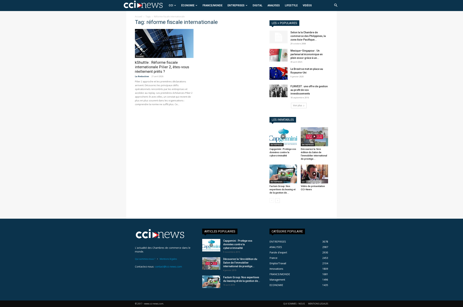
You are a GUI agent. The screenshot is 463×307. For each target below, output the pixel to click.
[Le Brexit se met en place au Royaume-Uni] (278, 73)
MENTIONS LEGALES (318, 303)
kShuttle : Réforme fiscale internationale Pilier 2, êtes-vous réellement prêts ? (162, 67)
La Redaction (142, 76)
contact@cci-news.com (168, 266)
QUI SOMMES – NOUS (294, 303)
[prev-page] (271, 200)
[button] (335, 5)
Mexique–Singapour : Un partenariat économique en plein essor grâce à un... (306, 54)
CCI (171, 5)
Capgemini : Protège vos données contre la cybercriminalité (282, 152)
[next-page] (277, 200)
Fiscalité (139, 56)
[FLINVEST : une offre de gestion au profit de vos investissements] (278, 91)
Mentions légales (168, 258)
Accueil (138, 16)
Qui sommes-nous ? (145, 258)
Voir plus (297, 105)
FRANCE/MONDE (212, 5)
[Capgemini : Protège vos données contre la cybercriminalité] (283, 136)
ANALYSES (273, 5)
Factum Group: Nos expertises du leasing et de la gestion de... (282, 189)
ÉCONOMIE (187, 5)
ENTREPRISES (236, 5)
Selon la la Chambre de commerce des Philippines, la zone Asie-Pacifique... (308, 36)
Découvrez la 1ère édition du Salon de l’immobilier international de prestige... (240, 263)
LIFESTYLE (291, 5)
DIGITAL (257, 5)
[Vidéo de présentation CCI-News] (314, 174)
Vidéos (307, 5)
